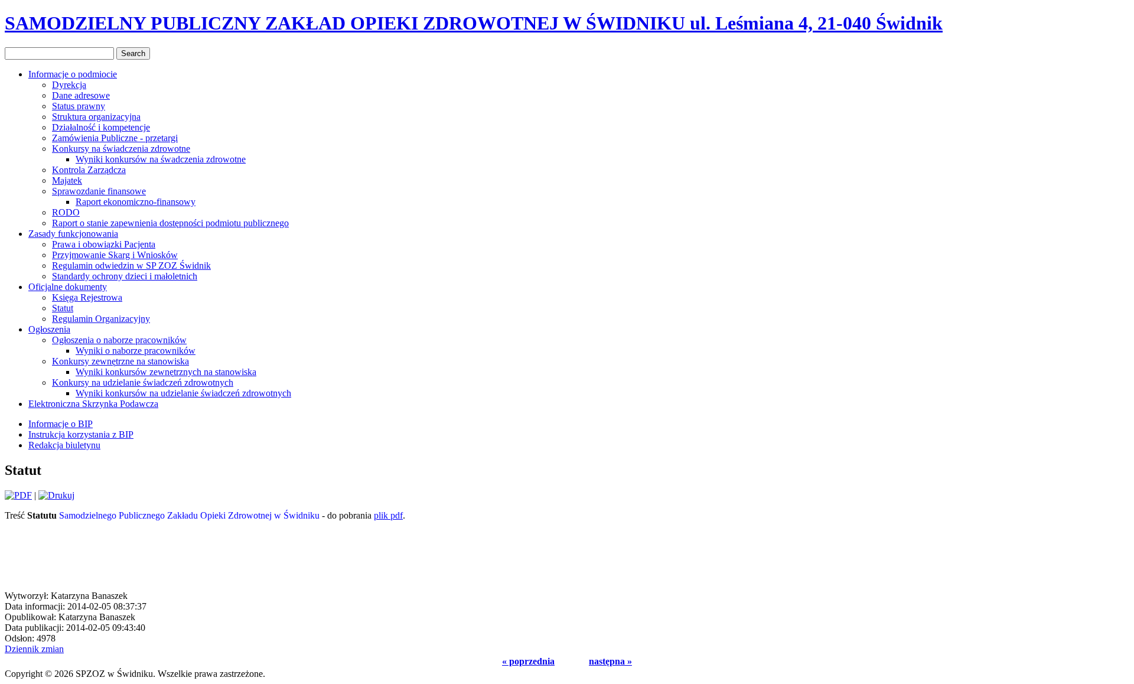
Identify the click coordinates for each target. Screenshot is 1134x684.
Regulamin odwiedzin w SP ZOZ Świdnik (131, 265)
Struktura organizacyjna (96, 117)
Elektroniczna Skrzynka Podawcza (93, 404)
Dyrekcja (69, 85)
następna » (610, 661)
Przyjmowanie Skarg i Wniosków (115, 255)
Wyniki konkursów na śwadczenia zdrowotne (161, 159)
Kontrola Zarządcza (89, 170)
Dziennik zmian (34, 649)
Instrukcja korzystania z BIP (80, 434)
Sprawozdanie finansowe (99, 191)
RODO (66, 212)
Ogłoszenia (49, 329)
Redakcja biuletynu (64, 445)
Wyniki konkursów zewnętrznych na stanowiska (166, 372)
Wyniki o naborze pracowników (135, 351)
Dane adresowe (81, 95)
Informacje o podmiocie (72, 74)
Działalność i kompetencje (101, 127)
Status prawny (78, 106)
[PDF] (18, 495)
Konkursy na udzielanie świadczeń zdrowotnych (142, 382)
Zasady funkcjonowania (73, 234)
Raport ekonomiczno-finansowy (135, 202)
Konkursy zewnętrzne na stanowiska (120, 361)
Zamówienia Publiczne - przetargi (115, 138)
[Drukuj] (56, 495)
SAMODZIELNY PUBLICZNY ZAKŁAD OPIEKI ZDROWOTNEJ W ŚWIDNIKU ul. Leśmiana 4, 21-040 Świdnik (474, 23)
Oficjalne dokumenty (67, 287)
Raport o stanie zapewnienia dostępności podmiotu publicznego (170, 223)
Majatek (67, 180)
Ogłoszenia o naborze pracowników (119, 340)
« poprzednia (528, 661)
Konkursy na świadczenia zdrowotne (121, 149)
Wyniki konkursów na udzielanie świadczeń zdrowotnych (183, 393)
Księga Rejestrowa (87, 297)
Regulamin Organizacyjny (101, 319)
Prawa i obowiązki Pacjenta (103, 244)
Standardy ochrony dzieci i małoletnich (124, 276)
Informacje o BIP (60, 424)
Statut (62, 308)
